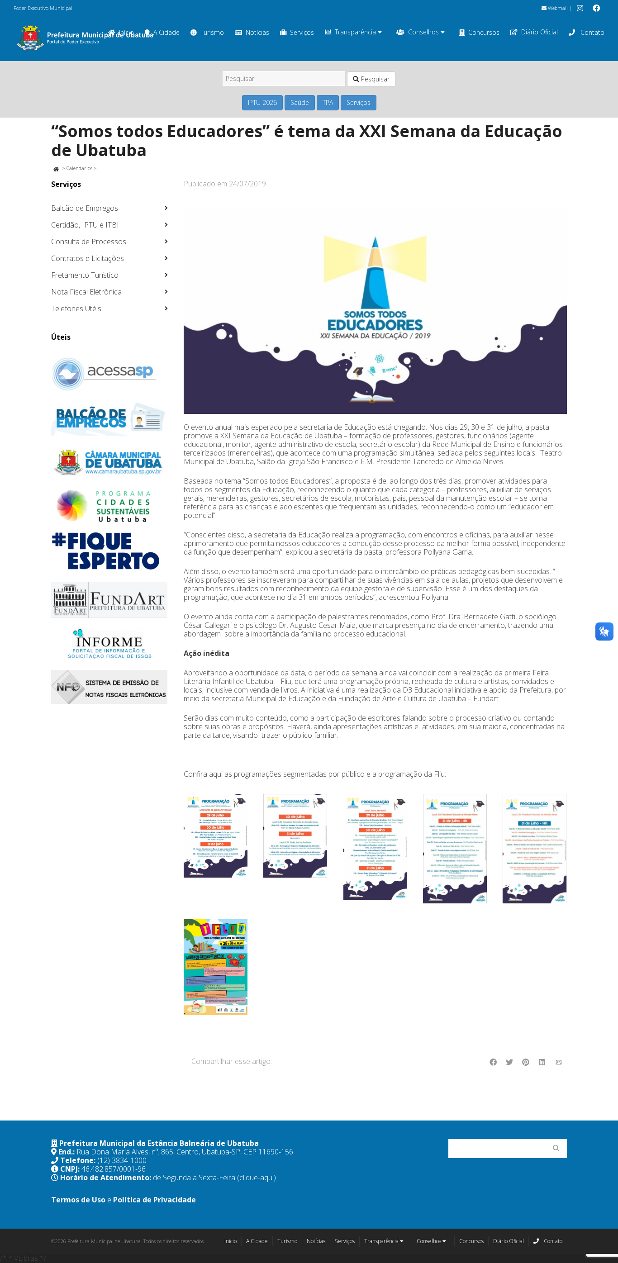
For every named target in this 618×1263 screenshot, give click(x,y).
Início (230, 1241)
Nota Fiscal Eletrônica (86, 292)
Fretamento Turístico (85, 275)
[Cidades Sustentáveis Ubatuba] (109, 506)
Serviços (302, 32)
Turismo (212, 32)
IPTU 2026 (262, 102)
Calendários (79, 168)
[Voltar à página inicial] (56, 168)
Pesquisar (374, 79)
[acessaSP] (109, 374)
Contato (591, 32)
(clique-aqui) (256, 1177)
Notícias (257, 32)
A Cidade (166, 32)
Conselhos (424, 32)
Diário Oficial (539, 32)
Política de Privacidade (154, 1200)
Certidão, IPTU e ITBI (85, 225)
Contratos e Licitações (87, 258)
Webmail (557, 8)
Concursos (483, 32)
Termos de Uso (78, 1200)
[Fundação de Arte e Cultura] (109, 600)
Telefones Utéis (76, 308)
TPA (328, 102)
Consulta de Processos (88, 242)
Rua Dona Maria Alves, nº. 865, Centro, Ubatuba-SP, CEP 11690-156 (184, 1152)
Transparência (356, 32)
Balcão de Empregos (84, 208)
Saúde (299, 102)
